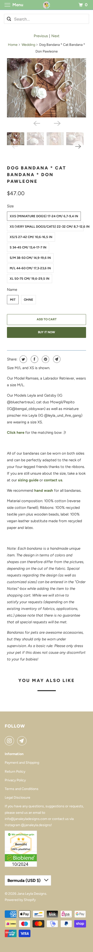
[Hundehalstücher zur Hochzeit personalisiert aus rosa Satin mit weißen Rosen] (46, 87)
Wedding (28, 45)
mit (13, 299)
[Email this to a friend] (56, 359)
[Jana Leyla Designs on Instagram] (10, 740)
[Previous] (36, 122)
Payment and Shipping (22, 763)
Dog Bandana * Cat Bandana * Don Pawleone (36, 174)
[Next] (56, 122)
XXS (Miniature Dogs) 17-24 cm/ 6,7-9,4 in (44, 216)
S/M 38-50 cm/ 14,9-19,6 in (30, 258)
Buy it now (46, 332)
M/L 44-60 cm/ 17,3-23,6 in (30, 268)
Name (12, 289)
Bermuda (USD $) (24, 880)
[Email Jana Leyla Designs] (23, 740)
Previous (41, 36)
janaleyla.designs (38, 825)
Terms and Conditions (21, 789)
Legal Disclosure (17, 797)
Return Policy (15, 771)
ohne (28, 299)
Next (55, 36)
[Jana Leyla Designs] (46, 5)
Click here (15, 432)
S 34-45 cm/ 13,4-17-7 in (28, 247)
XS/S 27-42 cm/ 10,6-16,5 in (31, 237)
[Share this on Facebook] (34, 359)
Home (13, 45)
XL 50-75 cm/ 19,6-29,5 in (29, 278)
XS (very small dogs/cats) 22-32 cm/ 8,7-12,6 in (46, 226)
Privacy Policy (15, 780)
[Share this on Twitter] (22, 359)
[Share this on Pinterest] (45, 359)
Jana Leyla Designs (31, 894)
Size (10, 206)
